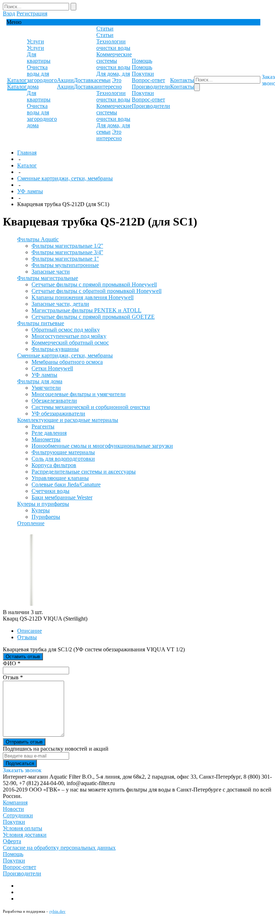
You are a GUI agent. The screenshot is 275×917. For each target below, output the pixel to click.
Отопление (30, 523)
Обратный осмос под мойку (66, 330)
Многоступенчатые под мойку (69, 336)
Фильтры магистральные (47, 278)
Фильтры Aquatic (38, 239)
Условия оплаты (22, 828)
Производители (151, 87)
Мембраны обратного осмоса (67, 362)
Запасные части (51, 272)
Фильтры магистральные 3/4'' (67, 252)
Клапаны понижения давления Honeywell (83, 297)
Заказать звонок (22, 770)
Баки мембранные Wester (62, 497)
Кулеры (41, 510)
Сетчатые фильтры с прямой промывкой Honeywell (94, 284)
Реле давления (49, 433)
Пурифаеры (46, 517)
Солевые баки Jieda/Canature (66, 484)
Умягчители (46, 388)
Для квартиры (38, 57)
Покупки (143, 74)
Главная (27, 152)
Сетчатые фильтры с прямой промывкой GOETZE (93, 317)
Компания (15, 802)
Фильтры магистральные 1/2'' (67, 246)
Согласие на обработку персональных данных (59, 848)
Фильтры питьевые (40, 323)
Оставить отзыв (23, 656)
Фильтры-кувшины (55, 349)
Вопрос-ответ (148, 80)
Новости (13, 809)
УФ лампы (30, 191)
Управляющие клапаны (60, 478)
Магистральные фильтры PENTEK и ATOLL (86, 310)
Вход (9, 13)
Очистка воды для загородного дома (42, 77)
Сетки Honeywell (52, 368)
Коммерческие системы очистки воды (114, 60)
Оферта (12, 841)
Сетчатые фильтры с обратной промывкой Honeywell (96, 291)
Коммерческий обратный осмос (70, 342)
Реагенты (43, 426)
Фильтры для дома (39, 381)
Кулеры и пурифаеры (43, 504)
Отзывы (27, 637)
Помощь (13, 854)
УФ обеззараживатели (58, 413)
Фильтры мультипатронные (65, 265)
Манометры (46, 439)
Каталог (27, 165)
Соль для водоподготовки (63, 459)
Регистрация (31, 13)
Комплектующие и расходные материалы (67, 420)
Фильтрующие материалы (63, 452)
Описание (29, 631)
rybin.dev (57, 911)
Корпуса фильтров (54, 465)
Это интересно (109, 83)
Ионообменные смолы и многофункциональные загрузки (102, 446)
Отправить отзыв (24, 742)
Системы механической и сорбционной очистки (91, 407)
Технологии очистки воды (113, 44)
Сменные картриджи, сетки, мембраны (65, 178)
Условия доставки (25, 835)
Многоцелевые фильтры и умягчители (79, 394)
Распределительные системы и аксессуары (84, 472)
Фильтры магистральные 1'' (65, 259)
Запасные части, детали (60, 304)
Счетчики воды (50, 491)
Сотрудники (18, 815)
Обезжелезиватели (54, 401)
